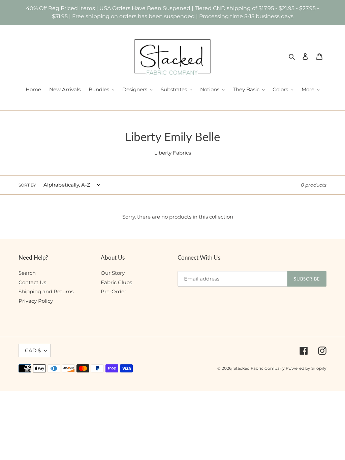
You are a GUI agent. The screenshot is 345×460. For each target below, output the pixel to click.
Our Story (113, 273)
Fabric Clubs (116, 282)
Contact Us (32, 282)
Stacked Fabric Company (259, 368)
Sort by (27, 185)
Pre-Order (113, 291)
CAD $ (33, 350)
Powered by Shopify (306, 368)
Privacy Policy (36, 301)
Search (27, 273)
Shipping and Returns (46, 291)
